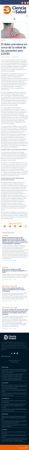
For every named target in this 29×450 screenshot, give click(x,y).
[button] (14, 19)
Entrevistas (5, 367)
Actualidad (5, 235)
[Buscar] (27, 16)
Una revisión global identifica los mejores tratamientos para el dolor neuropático (13, 289)
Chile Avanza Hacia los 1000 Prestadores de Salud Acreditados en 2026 (14, 270)
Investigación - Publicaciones (9, 286)
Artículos (4, 429)
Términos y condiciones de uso (14, 360)
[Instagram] (22, 3)
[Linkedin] (28, 3)
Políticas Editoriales (14, 362)
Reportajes (5, 414)
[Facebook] (25, 3)
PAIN (16, 75)
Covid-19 (3, 40)
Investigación (5, 398)
